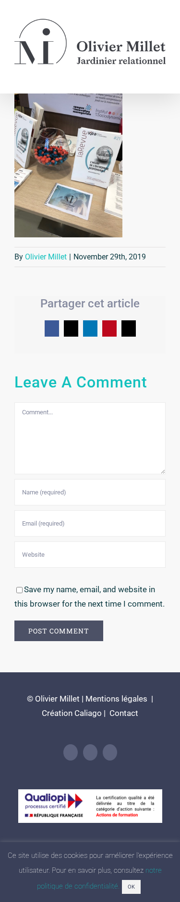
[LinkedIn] (70, 752)
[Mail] (110, 752)
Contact (123, 713)
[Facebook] (90, 752)
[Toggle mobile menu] (162, 74)
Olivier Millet (46, 256)
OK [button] (131, 887)
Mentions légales (116, 698)
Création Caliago (72, 713)
